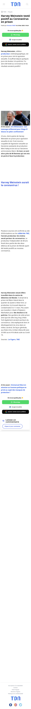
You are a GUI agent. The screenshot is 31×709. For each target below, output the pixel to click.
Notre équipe (15, 689)
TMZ (27, 233)
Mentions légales (15, 691)
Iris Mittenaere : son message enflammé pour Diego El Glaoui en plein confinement (14, 129)
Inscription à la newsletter (15, 685)
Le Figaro (12, 339)
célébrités (21, 233)
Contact (15, 687)
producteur (5, 54)
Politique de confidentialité (15, 693)
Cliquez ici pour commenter (12, 426)
